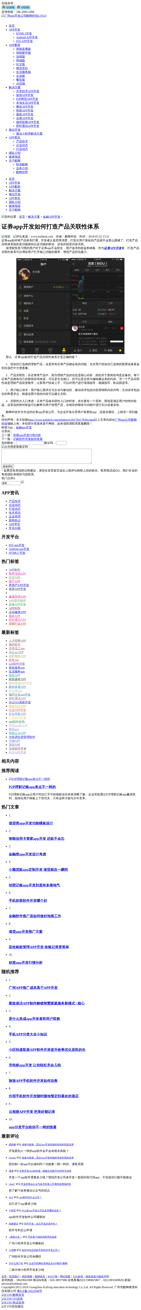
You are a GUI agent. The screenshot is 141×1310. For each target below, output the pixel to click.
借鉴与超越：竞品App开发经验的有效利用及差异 (48, 1144)
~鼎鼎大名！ (15, 1237)
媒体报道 (15, 156)
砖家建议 (13, 1223)
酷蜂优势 (22, 172)
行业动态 (22, 149)
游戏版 (20, 56)
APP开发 (14, 29)
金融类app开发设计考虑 (27, 854)
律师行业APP (17, 623)
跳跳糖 (12, 1144)
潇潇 (11, 1171)
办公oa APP (16, 652)
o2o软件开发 (17, 663)
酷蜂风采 (40, 1276)
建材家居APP (17, 686)
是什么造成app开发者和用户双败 (34, 1019)
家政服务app (17, 667)
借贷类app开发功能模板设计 (31, 823)
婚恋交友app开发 (20, 694)
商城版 (20, 60)
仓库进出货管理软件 (22, 737)
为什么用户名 (16, 1263)
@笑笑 (12, 1210)
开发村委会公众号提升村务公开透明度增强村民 (46, 1184)
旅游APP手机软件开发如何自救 (33, 1081)
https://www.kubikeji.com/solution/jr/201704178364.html (61, 419)
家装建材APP (17, 679)
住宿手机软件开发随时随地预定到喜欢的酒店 (44, 1096)
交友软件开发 (17, 748)
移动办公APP (17, 706)
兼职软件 (15, 644)
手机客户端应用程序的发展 (42, 1237)
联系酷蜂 (22, 164)
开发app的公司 (18, 725)
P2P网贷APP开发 (27, 99)
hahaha (12, 1157)
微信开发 (15, 129)
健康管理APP (17, 596)
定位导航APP (17, 713)
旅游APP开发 (24, 95)
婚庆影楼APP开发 (27, 122)
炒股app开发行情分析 (27, 435)
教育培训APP (17, 573)
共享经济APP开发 (27, 91)
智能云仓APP (17, 733)
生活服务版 (23, 72)
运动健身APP (17, 612)
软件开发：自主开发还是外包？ (41, 1223)
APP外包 (14, 608)
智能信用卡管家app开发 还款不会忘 (36, 839)
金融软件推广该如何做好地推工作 (35, 916)
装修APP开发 (17, 604)
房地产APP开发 (19, 585)
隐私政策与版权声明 (97, 1276)
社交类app (15, 690)
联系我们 (14, 1276)
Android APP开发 (27, 37)
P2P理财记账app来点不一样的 (32, 787)
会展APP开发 (24, 118)
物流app (14, 729)
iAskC (12, 1184)
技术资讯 (15, 512)
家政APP (14, 675)
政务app (14, 660)
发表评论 (7, 466)
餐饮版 (20, 79)
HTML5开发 (24, 33)
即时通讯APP (17, 619)
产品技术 (22, 141)
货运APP (14, 744)
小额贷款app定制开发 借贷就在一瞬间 (38, 869)
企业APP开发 (17, 710)
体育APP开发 (17, 589)
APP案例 (14, 45)
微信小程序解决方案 (29, 133)
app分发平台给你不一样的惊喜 (33, 1127)
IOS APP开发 (24, 41)
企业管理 (15, 516)
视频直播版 (23, 48)
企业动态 (22, 145)
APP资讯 (14, 137)
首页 (12, 25)
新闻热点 (15, 520)
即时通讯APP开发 (27, 125)
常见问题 (15, 528)
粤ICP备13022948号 (29, 1291)
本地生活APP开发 (27, 102)
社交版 (20, 64)
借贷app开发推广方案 (26, 931)
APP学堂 (14, 524)
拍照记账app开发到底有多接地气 (34, 885)
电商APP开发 (24, 110)
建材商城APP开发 (20, 683)
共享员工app (17, 648)
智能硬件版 (23, 52)
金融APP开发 (51, 216)
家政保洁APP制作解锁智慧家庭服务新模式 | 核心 (47, 1003)
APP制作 (14, 569)
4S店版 (20, 83)
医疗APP (14, 581)
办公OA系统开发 (20, 702)
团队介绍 (15, 152)
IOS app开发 (16, 545)
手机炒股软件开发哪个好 (28, 900)
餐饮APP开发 (24, 106)
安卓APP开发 (17, 592)
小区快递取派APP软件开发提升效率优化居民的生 (47, 1050)
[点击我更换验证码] (14, 447)
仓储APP (14, 740)
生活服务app (17, 671)
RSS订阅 (52, 1276)
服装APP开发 (24, 114)
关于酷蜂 (15, 160)
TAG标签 (78, 1276)
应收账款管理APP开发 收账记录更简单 (39, 947)
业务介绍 (22, 168)
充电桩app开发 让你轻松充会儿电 (35, 1065)
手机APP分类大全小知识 (28, 1034)
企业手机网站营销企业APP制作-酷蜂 (48, 1263)
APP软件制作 (17, 600)
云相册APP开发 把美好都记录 (32, 1112)
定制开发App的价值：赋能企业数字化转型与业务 (45, 1171)
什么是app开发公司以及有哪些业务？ (41, 1210)
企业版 (20, 75)
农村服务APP (17, 656)
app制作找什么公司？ (30, 1197)
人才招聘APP (17, 640)
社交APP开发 (17, 752)
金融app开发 (24, 427)
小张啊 (12, 1250)
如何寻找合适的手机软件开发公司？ (41, 1250)
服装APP (14, 615)
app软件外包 (17, 721)
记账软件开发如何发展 (28, 439)
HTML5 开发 (17, 552)
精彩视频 (27, 1276)
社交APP (14, 577)
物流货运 (22, 68)
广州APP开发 (17, 717)
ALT (11, 1197)
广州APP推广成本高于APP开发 (33, 988)
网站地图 (65, 1276)
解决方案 (15, 87)
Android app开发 (19, 549)
